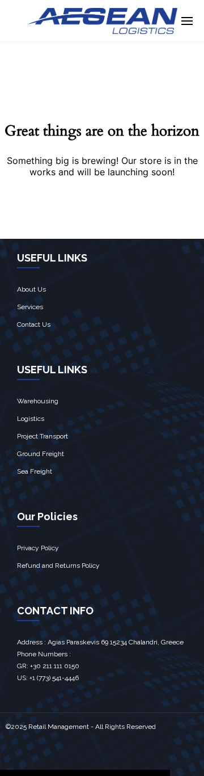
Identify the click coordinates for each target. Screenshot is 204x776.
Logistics (30, 419)
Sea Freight (34, 471)
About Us (31, 289)
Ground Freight (40, 454)
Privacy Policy (38, 548)
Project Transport (42, 436)
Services (30, 307)
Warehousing (37, 401)
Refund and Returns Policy (58, 566)
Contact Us (33, 324)
